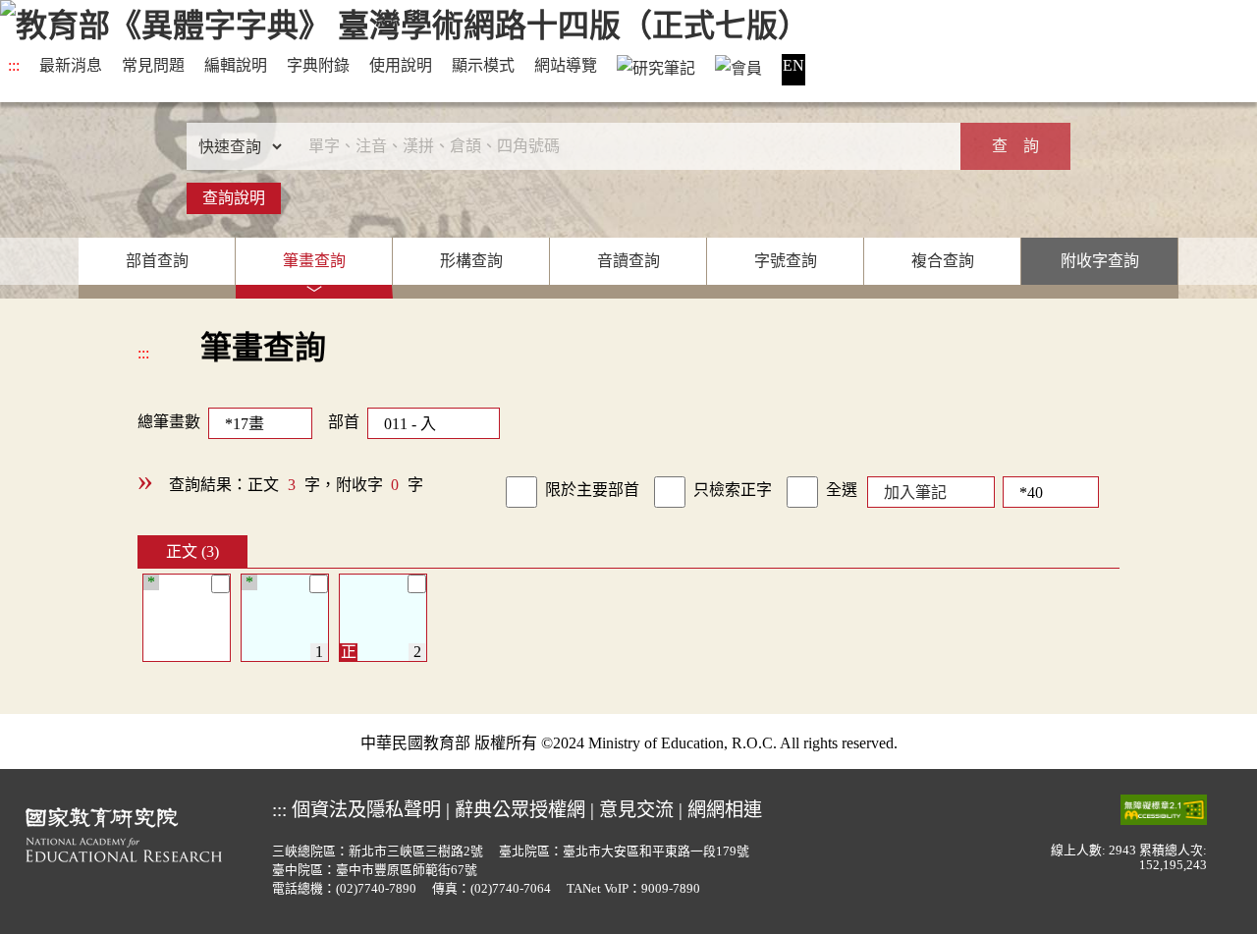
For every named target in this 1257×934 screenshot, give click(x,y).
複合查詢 (942, 260)
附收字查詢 (1100, 260)
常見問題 (153, 65)
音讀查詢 (628, 260)
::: (14, 65)
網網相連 (724, 809)
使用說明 (400, 65)
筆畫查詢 (314, 260)
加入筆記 (915, 492)
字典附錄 (318, 65)
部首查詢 (157, 260)
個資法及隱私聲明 (366, 809)
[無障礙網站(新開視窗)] (1163, 808)
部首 (343, 421)
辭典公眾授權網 (520, 809)
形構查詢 (471, 260)
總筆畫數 (168, 421)
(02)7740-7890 (376, 889)
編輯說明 (235, 65)
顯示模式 (483, 65)
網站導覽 (565, 65)
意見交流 (636, 809)
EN (793, 65)
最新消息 (70, 65)
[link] (521, 492)
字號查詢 (785, 260)
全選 (841, 489)
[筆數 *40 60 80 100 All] (1047, 490)
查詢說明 (233, 198)
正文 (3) (192, 551)
